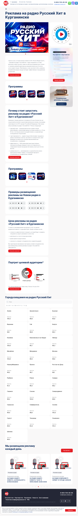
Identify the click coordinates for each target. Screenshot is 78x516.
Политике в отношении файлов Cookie (22, 512)
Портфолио (29, 2)
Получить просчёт (15, 75)
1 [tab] (32, 486)
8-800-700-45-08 (60, 2)
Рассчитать (61, 104)
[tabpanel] (13, 94)
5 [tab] (44, 486)
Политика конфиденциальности (16, 499)
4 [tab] (41, 486)
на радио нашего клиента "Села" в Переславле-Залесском (15, 480)
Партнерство (19, 498)
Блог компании (43, 498)
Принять (70, 510)
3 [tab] (38, 486)
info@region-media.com (59, 4)
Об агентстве (22, 2)
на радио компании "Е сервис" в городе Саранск (39, 479)
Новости (35, 498)
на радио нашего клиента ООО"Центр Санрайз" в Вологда (59, 480)
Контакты (50, 4)
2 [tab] (35, 486)
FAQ (28, 499)
